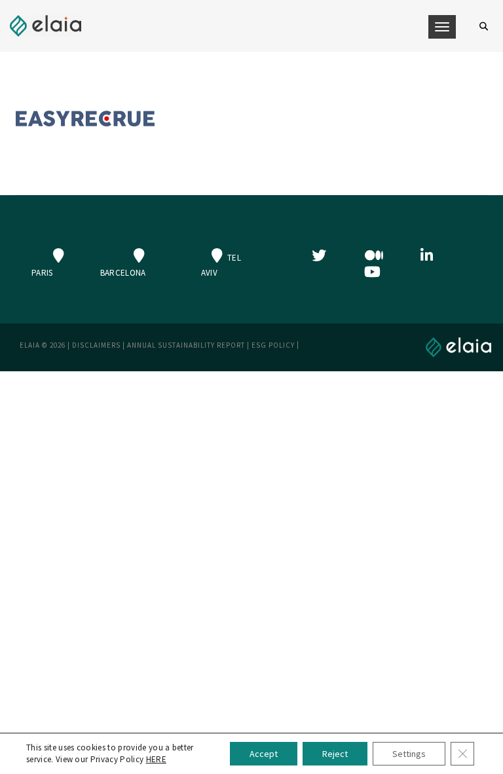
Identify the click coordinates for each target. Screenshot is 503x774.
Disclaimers (96, 345)
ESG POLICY (273, 345)
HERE (156, 759)
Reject (335, 754)
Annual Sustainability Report (186, 345)
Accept (264, 754)
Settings (409, 754)
